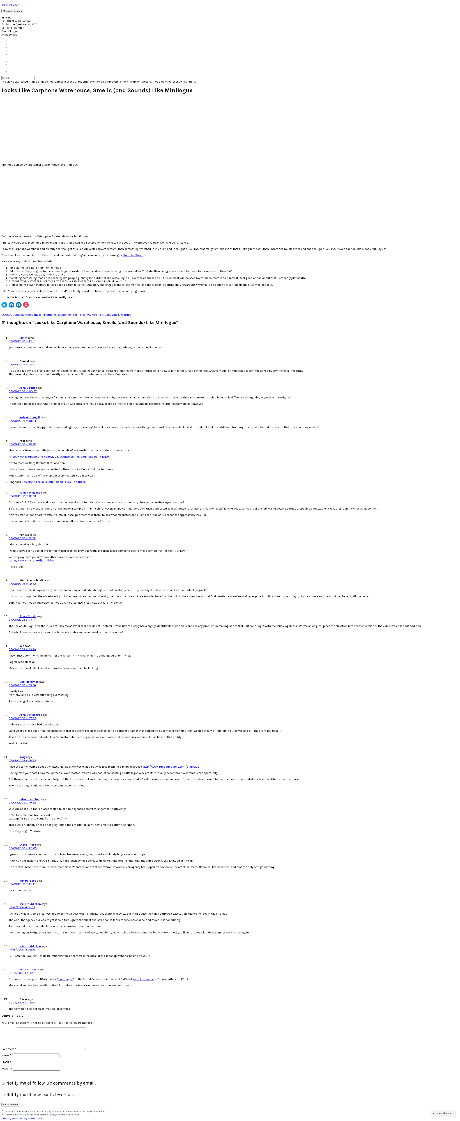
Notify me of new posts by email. (40, 1094)
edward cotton (29, 799)
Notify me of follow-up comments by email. (51, 1083)
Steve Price (26, 844)
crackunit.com (10, 4)
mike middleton (30, 904)
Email (6, 1062)
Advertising (49, 314)
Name (6, 1055)
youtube (125, 314)
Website (6, 1068)
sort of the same (143, 979)
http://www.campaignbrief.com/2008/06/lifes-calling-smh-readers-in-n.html (60, 456)
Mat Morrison (28, 969)
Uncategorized (32, 314)
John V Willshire (29, 492)
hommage (65, 979)
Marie (23, 337)
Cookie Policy (72, 1114)
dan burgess (27, 880)
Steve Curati (27, 616)
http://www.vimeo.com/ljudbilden (31, 560)
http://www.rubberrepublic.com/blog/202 (171, 766)
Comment (8, 1049)
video (115, 314)
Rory (22, 757)
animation (65, 314)
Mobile (96, 314)
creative (85, 314)
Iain (20, 314)
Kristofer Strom (133, 255)
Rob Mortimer (28, 681)
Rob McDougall (29, 417)
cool (76, 314)
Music (106, 314)
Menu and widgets (12, 11)
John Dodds (27, 387)
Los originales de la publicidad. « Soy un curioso (54, 482)
